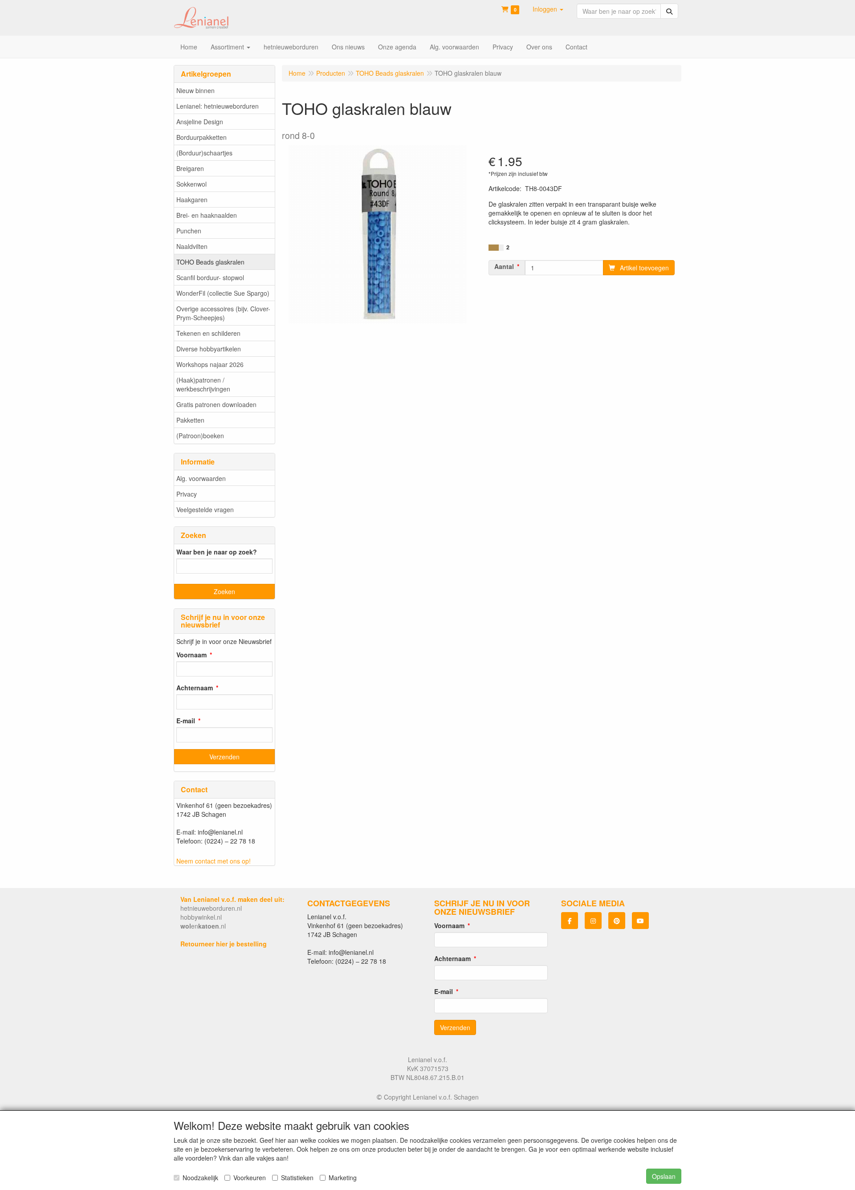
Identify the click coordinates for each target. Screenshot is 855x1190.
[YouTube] (640, 920)
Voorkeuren (249, 1177)
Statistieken (297, 1177)
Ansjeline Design (199, 121)
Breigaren (190, 168)
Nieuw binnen (195, 90)
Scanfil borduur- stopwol (210, 277)
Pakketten (190, 420)
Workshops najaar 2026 (210, 364)
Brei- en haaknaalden (206, 215)
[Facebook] (569, 920)
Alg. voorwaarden (201, 478)
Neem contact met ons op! (213, 860)
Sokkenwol (191, 183)
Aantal (504, 266)
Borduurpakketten (201, 137)
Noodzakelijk (200, 1177)
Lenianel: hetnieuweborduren (217, 106)
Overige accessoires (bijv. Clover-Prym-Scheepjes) (223, 313)
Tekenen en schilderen (208, 333)
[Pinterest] (616, 920)
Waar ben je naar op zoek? (216, 551)
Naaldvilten (192, 246)
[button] (548, 9)
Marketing (343, 1177)
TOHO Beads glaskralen (210, 261)
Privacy (186, 493)
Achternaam (194, 687)
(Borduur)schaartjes (204, 152)
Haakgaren (192, 199)
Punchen (188, 230)
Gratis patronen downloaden (216, 404)
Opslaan (664, 1176)
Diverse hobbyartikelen (208, 348)
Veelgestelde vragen (205, 509)
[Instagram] (593, 920)
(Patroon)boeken (200, 435)
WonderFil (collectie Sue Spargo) (222, 293)
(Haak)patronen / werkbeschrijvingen (203, 384)
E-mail (185, 720)
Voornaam (191, 654)
